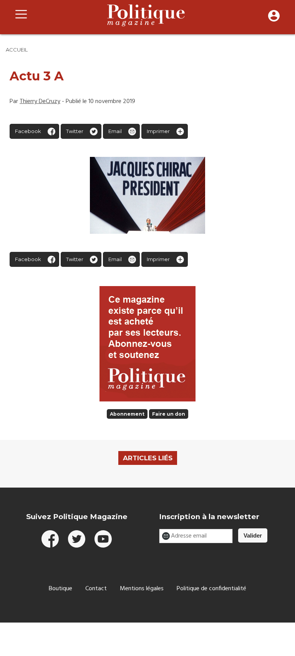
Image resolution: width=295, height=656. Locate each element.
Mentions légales (142, 589)
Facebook (28, 131)
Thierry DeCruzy (40, 102)
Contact (96, 589)
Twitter (74, 131)
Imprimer (158, 131)
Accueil (17, 50)
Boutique (60, 589)
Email (115, 131)
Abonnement (127, 414)
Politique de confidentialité (211, 589)
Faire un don (168, 414)
